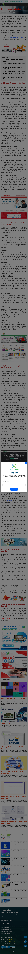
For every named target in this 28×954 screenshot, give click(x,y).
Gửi (14, 489)
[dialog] (14, 477)
